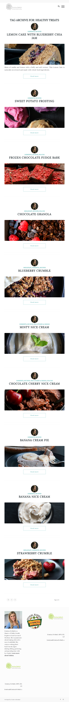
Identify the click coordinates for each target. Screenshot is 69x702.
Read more (34, 76)
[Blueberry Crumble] (34, 286)
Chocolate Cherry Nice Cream (34, 383)
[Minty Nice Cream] (34, 343)
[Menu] (62, 7)
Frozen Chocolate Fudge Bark (34, 157)
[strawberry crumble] (34, 569)
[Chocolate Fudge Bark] (34, 173)
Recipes (38, 31)
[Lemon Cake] (34, 54)
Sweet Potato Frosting (34, 101)
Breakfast (28, 211)
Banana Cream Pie (34, 440)
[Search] (58, 7)
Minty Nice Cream (34, 327)
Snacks (41, 154)
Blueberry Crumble (34, 270)
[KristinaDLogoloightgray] (13, 7)
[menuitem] (58, 7)
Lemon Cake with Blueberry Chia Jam (34, 36)
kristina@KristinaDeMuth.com (14, 689)
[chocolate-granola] (34, 230)
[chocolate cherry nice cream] (34, 399)
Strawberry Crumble (34, 553)
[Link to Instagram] (63, 699)
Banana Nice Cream (34, 496)
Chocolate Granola (34, 214)
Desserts (31, 31)
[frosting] (34, 117)
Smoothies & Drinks (42, 324)
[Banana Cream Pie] (34, 456)
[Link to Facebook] (60, 699)
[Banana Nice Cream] (34, 512)
